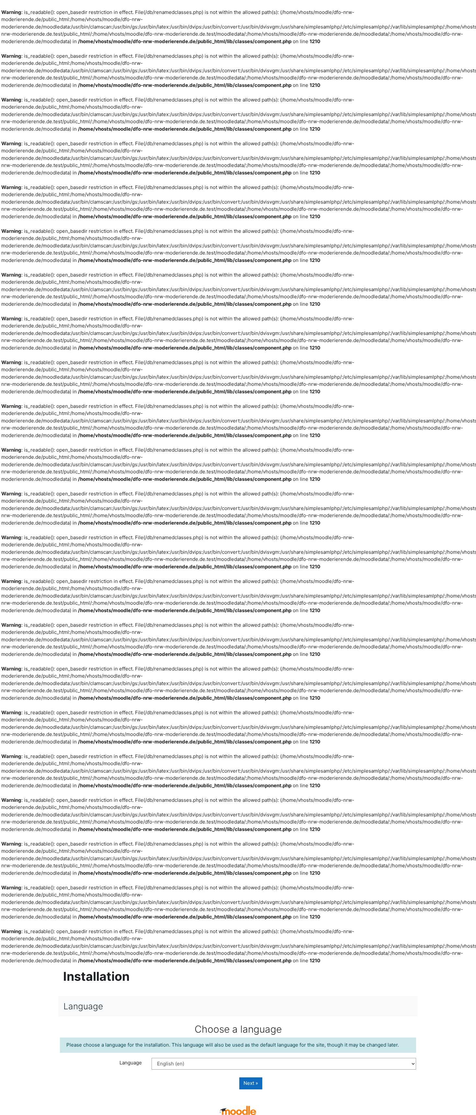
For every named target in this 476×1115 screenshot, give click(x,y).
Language (130, 1063)
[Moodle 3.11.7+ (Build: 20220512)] (238, 1110)
